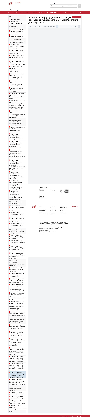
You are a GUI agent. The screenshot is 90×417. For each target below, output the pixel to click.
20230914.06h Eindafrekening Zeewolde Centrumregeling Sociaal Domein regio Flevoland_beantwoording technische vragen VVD (15, 195)
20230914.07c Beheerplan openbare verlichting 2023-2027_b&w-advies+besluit (16, 225)
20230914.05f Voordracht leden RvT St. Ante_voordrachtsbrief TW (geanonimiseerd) (16, 83)
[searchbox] (63, 6)
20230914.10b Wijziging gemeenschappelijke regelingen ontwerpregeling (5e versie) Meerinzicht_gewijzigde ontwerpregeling (17, 342)
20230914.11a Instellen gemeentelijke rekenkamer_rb (16, 397)
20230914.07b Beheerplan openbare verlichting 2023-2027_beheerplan (16, 220)
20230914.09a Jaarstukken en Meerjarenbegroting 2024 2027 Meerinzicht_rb (16, 275)
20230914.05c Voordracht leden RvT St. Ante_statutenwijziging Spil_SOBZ (17, 63)
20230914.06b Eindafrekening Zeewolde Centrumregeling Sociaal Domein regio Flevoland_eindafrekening (15, 144)
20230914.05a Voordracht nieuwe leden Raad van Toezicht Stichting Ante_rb (17, 52)
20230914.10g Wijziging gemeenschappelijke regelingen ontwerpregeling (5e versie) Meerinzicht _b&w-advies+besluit (17, 382)
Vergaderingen (19, 10)
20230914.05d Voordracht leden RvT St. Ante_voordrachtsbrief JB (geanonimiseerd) (16, 69)
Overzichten (27, 10)
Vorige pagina (77, 17)
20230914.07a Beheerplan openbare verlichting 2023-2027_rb (16, 214)
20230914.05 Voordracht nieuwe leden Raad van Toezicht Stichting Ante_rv (17, 46)
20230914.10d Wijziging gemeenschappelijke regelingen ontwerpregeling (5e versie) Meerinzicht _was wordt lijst (17, 359)
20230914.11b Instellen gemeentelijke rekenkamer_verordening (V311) (17, 402)
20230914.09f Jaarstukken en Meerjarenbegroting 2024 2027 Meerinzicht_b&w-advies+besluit (17, 313)
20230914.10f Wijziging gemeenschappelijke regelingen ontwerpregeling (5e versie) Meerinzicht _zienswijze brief (17, 375)
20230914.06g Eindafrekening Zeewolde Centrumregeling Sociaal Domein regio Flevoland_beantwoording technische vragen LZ (15, 185)
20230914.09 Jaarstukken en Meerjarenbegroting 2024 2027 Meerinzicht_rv (17, 269)
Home (17, 12)
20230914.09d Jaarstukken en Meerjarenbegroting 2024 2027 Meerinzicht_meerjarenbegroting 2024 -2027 (17, 296)
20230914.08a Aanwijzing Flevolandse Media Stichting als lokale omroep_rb (17, 242)
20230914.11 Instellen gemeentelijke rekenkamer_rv (16, 393)
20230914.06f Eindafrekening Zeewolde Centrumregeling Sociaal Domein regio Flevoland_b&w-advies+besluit (16, 175)
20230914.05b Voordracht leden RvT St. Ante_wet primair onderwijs (16, 57)
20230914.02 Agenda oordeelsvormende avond (15, 22)
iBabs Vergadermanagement (65, 416)
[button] (79, 6)
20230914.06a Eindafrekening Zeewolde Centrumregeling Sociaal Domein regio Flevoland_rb (16, 137)
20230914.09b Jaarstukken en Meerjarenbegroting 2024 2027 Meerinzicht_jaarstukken (16, 280)
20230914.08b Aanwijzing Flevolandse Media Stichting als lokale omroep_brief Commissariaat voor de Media (17, 249)
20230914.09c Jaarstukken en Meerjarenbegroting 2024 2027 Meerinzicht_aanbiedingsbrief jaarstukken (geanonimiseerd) (16, 288)
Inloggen (78, 416)
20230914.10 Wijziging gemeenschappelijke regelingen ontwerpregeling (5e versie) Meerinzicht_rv (17, 327)
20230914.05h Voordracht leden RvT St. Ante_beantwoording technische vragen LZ (17, 96)
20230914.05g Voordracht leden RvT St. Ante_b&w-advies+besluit (16, 89)
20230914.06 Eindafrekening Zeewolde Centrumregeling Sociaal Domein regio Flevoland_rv (17, 129)
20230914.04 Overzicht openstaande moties (16, 31)
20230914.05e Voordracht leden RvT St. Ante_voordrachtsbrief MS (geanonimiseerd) (16, 76)
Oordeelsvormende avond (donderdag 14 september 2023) (37, 12)
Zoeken (51, 3)
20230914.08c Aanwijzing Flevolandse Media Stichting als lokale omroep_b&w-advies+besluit (17, 256)
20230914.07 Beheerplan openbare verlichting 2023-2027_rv (16, 209)
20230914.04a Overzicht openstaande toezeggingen (16, 35)
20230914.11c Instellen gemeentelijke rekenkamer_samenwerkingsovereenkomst (17, 407)
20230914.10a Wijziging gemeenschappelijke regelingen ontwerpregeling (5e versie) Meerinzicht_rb (17, 334)
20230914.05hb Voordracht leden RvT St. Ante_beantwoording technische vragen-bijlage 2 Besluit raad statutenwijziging (17, 114)
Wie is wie (34, 10)
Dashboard (11, 10)
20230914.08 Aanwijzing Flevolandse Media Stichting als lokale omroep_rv (17, 237)
